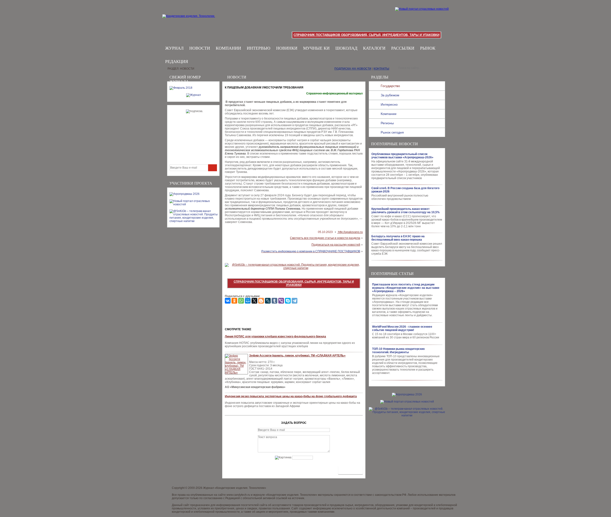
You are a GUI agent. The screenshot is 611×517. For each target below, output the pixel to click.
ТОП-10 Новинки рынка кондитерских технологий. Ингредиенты (398, 350)
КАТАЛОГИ (374, 48)
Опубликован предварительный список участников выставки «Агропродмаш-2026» (402, 155)
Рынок (427, 48)
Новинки (286, 48)
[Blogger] (261, 301)
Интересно (389, 104)
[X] (254, 301)
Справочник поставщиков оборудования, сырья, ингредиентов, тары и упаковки (366, 35)
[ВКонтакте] (228, 301)
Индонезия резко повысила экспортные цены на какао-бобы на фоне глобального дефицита (291, 396)
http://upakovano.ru (350, 232)
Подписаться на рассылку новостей (335, 244)
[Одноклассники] (234, 301)
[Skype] (288, 301)
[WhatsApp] (241, 301)
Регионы (387, 123)
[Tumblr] (274, 301)
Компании (228, 48)
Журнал (174, 48)
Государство (390, 86)
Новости (199, 48)
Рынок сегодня (392, 132)
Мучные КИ (316, 48)
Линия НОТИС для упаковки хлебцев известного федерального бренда (275, 336)
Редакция (176, 61)
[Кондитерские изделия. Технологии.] (193, 21)
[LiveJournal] (268, 301)
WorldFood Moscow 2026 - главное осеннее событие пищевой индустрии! (402, 328)
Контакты (381, 68)
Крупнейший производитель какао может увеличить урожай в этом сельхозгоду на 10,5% (405, 210)
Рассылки (402, 48)
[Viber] (281, 301)
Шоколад (346, 48)
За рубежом (390, 95)
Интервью (258, 48)
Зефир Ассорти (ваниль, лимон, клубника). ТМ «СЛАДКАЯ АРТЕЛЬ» (297, 355)
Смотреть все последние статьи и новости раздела (325, 238)
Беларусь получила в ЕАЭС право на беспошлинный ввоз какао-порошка (398, 238)
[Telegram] (294, 301)
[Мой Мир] (248, 301)
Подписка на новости (352, 68)
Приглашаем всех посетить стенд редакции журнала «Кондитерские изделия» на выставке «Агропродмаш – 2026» (405, 288)
